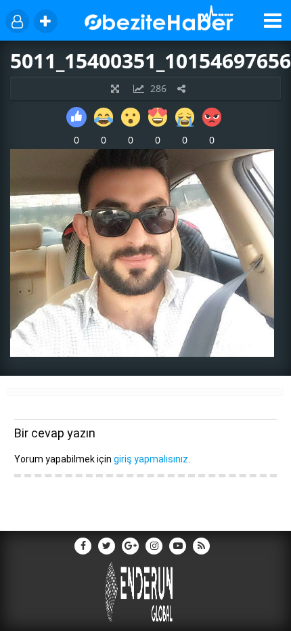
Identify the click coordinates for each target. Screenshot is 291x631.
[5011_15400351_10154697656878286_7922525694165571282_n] (142, 353)
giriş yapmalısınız (151, 459)
